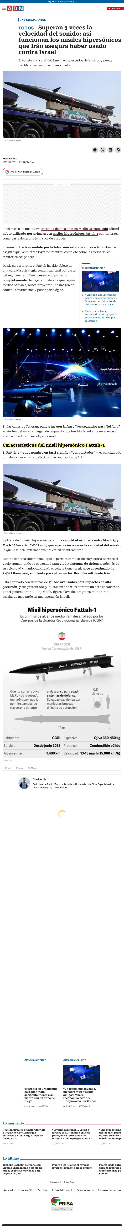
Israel (21, 768)
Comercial (8, 1190)
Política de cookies (85, 1190)
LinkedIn (110, 150)
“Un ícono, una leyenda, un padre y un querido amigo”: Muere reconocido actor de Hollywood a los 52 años (80, 1095)
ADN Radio (15, 8)
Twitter (102, 150)
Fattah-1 (75, 233)
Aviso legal (42, 1190)
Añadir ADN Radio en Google (25, 171)
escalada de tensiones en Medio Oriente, (74, 228)
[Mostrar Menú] (4, 8)
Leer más (59, 787)
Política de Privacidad (62, 1190)
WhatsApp (118, 150)
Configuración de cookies (109, 1190)
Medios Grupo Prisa (62, 1209)
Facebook (95, 150)
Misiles (34, 768)
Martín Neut (10, 158)
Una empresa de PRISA (62, 1201)
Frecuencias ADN (25, 1190)
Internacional (33, 19)
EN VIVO (116, 8)
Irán (9, 768)
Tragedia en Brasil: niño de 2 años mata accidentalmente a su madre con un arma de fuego (41, 1095)
